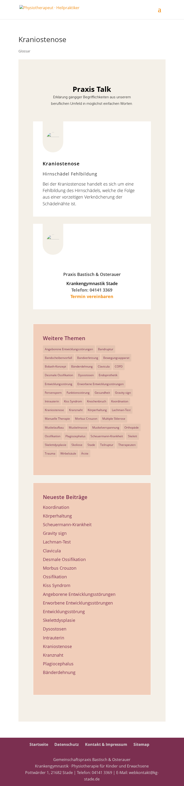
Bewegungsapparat (116, 358)
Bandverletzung (87, 358)
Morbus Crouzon (86, 419)
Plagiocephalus (58, 664)
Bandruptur (105, 349)
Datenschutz (66, 744)
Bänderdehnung (82, 366)
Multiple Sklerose (113, 419)
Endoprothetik (108, 375)
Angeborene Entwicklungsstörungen (69, 349)
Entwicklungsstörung (58, 384)
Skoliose (76, 445)
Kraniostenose (54, 410)
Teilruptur (106, 445)
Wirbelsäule (68, 453)
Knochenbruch (96, 401)
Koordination (119, 401)
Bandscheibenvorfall (58, 358)
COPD (119, 366)
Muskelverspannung (105, 427)
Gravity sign (123, 393)
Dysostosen (86, 375)
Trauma (50, 453)
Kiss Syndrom (73, 401)
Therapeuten (127, 445)
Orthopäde (131, 427)
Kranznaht (76, 410)
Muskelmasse (78, 427)
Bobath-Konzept (55, 366)
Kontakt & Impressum (106, 744)
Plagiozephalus (75, 436)
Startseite (38, 744)
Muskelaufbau (54, 427)
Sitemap (141, 744)
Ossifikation (52, 436)
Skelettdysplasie (55, 445)
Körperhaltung (97, 410)
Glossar (24, 51)
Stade (91, 445)
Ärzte (84, 453)
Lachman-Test (121, 410)
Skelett (132, 436)
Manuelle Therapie (57, 419)
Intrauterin (52, 401)
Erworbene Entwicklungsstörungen (100, 384)
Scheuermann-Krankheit (107, 436)
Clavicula (104, 366)
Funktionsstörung (78, 393)
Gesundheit (102, 393)
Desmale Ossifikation (59, 375)
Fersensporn (53, 393)
